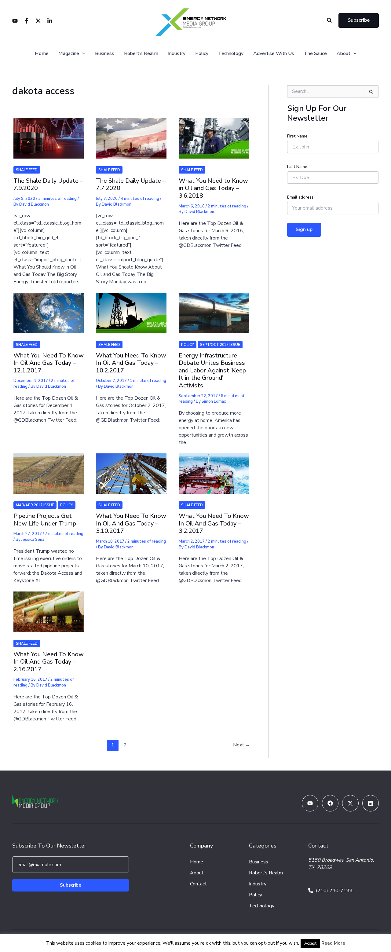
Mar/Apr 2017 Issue (35, 505)
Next (241, 744)
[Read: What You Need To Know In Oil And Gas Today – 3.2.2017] (213, 469)
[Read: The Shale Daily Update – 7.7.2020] (131, 134)
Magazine (68, 54)
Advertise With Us (273, 54)
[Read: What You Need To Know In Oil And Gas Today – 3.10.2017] (131, 469)
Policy (201, 54)
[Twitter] (38, 21)
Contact (198, 884)
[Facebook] (26, 21)
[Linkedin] (50, 21)
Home (42, 54)
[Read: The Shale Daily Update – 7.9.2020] (48, 134)
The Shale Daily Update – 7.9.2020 (48, 184)
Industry (176, 54)
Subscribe (70, 885)
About (343, 54)
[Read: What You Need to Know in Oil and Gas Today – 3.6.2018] (213, 134)
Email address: (301, 197)
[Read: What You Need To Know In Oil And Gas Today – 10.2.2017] (131, 309)
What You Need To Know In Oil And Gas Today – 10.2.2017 (131, 363)
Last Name (297, 167)
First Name (297, 136)
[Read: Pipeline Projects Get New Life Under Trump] (48, 469)
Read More (333, 943)
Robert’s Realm (141, 54)
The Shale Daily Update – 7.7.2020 (131, 184)
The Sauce (315, 54)
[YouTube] (15, 21)
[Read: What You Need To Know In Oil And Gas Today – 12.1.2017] (48, 309)
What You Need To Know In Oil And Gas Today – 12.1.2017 (48, 363)
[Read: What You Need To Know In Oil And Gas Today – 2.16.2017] (48, 607)
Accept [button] (310, 943)
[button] (329, 20)
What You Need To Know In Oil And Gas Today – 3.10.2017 (131, 523)
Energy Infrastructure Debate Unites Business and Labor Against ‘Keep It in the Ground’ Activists (212, 370)
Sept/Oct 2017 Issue (220, 344)
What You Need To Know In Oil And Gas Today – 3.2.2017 (214, 523)
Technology (230, 54)
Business (104, 54)
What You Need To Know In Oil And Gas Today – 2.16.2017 (48, 661)
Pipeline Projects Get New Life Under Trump (44, 520)
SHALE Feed (27, 169)
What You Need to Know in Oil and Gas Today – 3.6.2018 (213, 188)
